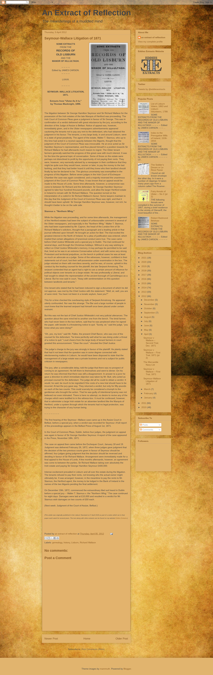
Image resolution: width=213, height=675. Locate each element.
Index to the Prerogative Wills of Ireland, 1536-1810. (159, 137)
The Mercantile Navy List (150, 363)
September (150, 312)
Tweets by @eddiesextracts (151, 89)
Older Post (122, 638)
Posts (145, 425)
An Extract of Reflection (86, 12)
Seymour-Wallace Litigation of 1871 (152, 381)
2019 (144, 266)
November (149, 304)
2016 (144, 279)
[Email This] (45, 538)
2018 (144, 270)
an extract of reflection (153, 37)
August (148, 317)
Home (86, 638)
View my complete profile (150, 41)
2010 (144, 407)
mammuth (105, 668)
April (146, 334)
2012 (144, 296)
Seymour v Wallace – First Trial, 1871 (151, 372)
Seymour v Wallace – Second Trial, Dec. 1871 (151, 342)
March (147, 389)
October (148, 308)
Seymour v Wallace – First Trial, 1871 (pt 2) (151, 354)
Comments (147, 429)
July (146, 321)
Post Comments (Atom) (93, 649)
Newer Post (51, 638)
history (67, 542)
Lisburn (75, 542)
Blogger (127, 668)
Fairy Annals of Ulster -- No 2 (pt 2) (159, 194)
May (146, 330)
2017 (144, 275)
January (148, 397)
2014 (144, 287)
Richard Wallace (88, 542)
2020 (144, 262)
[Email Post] (111, 533)
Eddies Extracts (121, 518)
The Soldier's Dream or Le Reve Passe (157, 167)
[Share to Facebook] (54, 538)
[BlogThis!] (48, 538)
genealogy (57, 542)
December (149, 300)
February (149, 393)
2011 (144, 403)
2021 (144, 257)
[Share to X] (51, 538)
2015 (144, 283)
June (147, 325)
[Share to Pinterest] (57, 538)
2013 (144, 292)
